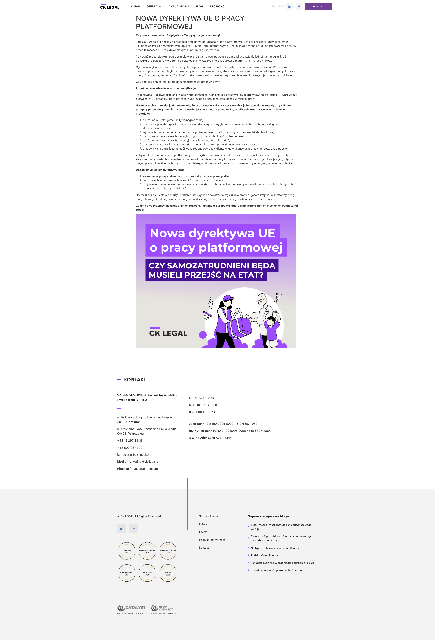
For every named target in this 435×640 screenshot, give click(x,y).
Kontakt (204, 547)
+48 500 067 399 (129, 447)
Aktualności (179, 6)
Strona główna (208, 516)
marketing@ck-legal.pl (143, 461)
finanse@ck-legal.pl (144, 468)
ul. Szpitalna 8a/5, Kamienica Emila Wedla (146, 429)
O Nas (203, 524)
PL (273, 6)
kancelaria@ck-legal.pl (133, 454)
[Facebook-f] (299, 6)
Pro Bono (217, 6)
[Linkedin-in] (289, 6)
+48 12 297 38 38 (130, 440)
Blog (199, 6)
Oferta (152, 6)
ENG (282, 6)
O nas (135, 6)
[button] (318, 6)
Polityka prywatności (212, 539)
